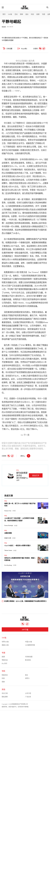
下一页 (26, 435)
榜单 (21, 14)
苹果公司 (29, 322)
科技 (32, 14)
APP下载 (25, 630)
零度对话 (5, 660)
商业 (26, 14)
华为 (22, 143)
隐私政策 (5, 697)
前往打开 (35, 475)
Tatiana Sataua (8, 550)
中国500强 (28, 642)
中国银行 (24, 256)
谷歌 (23, 332)
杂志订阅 (5, 693)
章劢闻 (4, 27)
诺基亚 (29, 143)
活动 (16, 14)
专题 (43, 14)
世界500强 (5, 642)
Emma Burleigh (8, 525)
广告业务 (28, 697)
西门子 (34, 143)
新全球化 (28, 660)
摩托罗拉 (24, 153)
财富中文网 (7, 538)
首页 (4, 14)
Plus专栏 (4, 663)
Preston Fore (7, 510)
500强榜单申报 (30, 645)
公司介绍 (28, 693)
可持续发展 (28, 657)
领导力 (27, 678)
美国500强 (5, 645)
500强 (10, 14)
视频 (3, 682)
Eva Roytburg (8, 565)
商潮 (37, 14)
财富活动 (5, 675)
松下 (3, 369)
